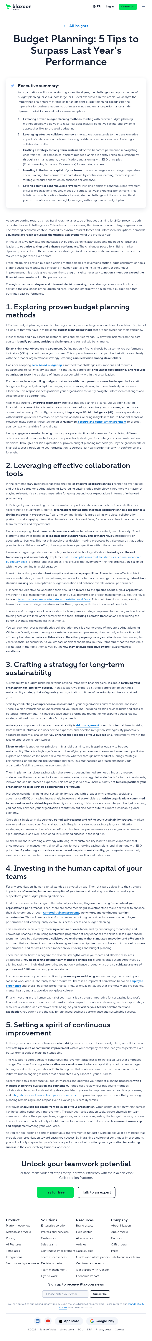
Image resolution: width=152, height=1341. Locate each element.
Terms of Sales (48, 1329)
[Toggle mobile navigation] (143, 6)
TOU (81, 1329)
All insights (78, 26)
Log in (110, 6)
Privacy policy (103, 1329)
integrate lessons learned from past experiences (44, 1095)
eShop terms (67, 1329)
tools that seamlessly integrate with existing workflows (54, 599)
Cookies (119, 1329)
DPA (89, 1329)
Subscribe (100, 1294)
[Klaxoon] (18, 6)
